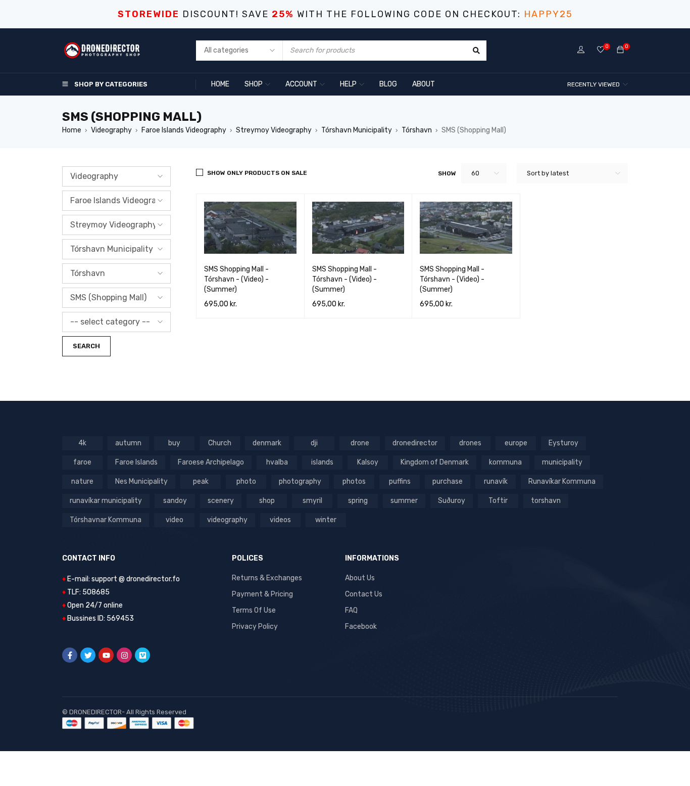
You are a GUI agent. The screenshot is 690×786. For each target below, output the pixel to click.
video (174, 520)
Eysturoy (563, 443)
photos (354, 481)
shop (267, 500)
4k (82, 443)
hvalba (277, 462)
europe (516, 443)
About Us (360, 578)
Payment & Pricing (262, 594)
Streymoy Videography (274, 130)
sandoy (175, 500)
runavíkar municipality (106, 500)
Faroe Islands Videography (183, 130)
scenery (221, 500)
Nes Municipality (141, 481)
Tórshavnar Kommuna (105, 520)
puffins (400, 481)
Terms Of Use (254, 610)
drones (470, 443)
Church (219, 443)
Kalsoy (367, 462)
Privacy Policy (255, 626)
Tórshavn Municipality (356, 130)
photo (246, 481)
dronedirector (414, 443)
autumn (128, 443)
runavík (496, 481)
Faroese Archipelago (211, 462)
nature (82, 481)
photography (300, 481)
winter (325, 520)
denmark (267, 443)
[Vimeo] (142, 655)
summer (404, 500)
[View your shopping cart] (620, 50)
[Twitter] (87, 655)
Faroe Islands (136, 462)
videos (280, 520)
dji (314, 443)
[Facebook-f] (69, 655)
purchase (447, 481)
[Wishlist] (600, 50)
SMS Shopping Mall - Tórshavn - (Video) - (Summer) (236, 279)
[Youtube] (106, 655)
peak (201, 481)
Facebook (361, 626)
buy (174, 443)
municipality (562, 462)
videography (227, 520)
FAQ (351, 610)
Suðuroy (451, 500)
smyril (312, 500)
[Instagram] (124, 655)
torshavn (546, 500)
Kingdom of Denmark (435, 462)
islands (322, 462)
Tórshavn (417, 130)
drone (360, 443)
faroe (82, 462)
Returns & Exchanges (267, 578)
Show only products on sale (257, 172)
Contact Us (363, 594)
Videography (111, 130)
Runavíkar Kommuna (562, 481)
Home (71, 130)
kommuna (505, 462)
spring (358, 500)
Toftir (498, 500)
